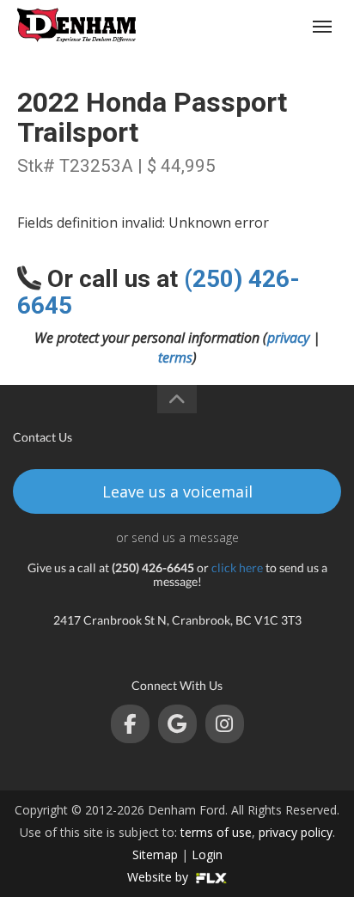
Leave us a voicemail (177, 491)
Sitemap (155, 854)
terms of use (216, 832)
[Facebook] (130, 724)
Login (207, 854)
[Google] (177, 724)
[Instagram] (224, 724)
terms (175, 357)
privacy (288, 337)
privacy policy (296, 832)
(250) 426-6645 (256, 26)
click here (237, 567)
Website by (159, 877)
